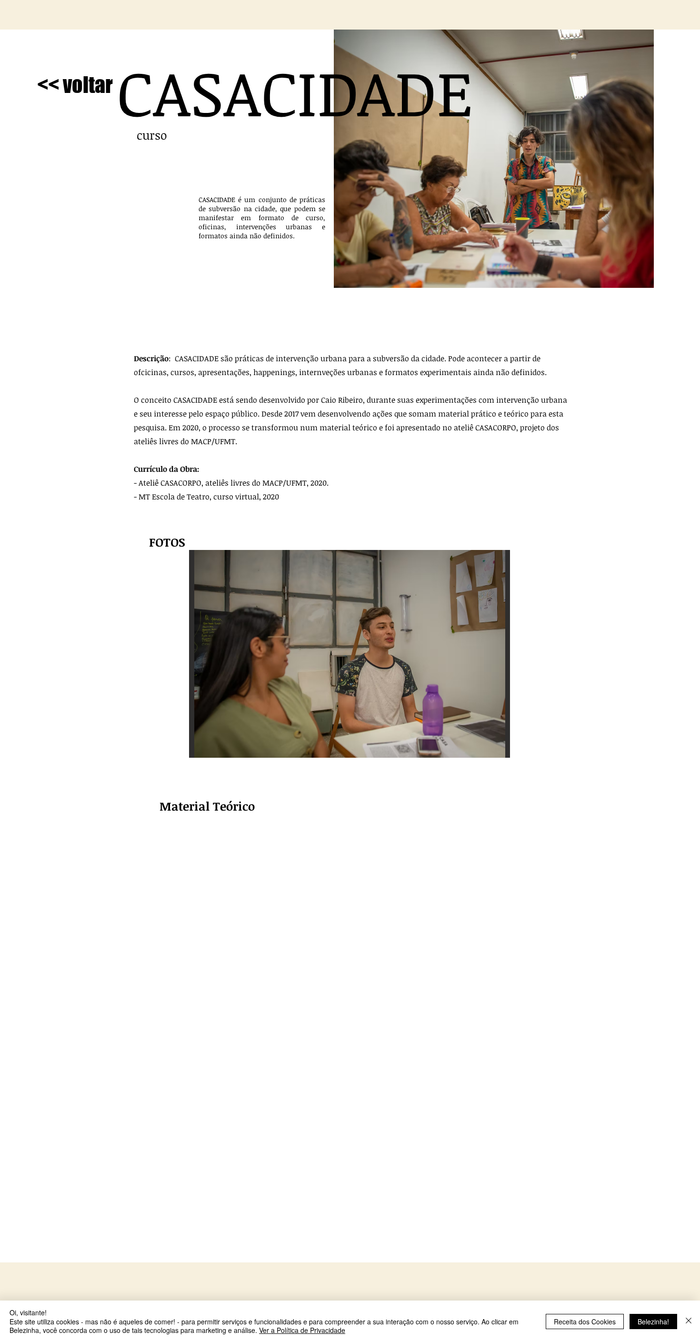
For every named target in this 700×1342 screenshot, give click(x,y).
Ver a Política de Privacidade (302, 1330)
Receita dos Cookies (585, 1321)
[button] (349, 654)
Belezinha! (653, 1321)
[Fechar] (688, 1321)
